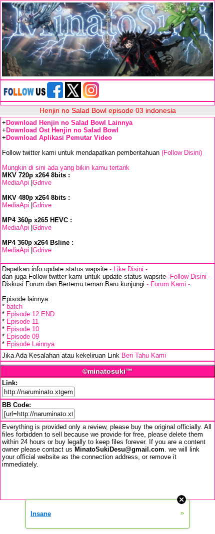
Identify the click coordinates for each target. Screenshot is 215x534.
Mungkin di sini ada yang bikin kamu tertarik (66, 167)
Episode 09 (22, 336)
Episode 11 (22, 321)
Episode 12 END (30, 314)
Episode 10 (22, 329)
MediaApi (15, 182)
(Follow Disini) (182, 152)
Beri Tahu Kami (144, 355)
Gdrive (42, 182)
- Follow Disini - (188, 276)
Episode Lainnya (30, 344)
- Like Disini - (129, 269)
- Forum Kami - (168, 284)
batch (14, 306)
